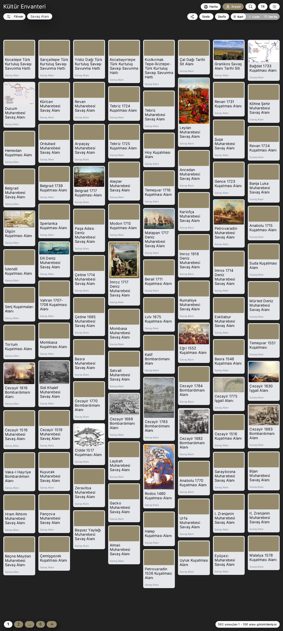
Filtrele (18, 16)
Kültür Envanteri (24, 6)
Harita (272, 16)
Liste (255, 16)
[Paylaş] (192, 16)
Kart (240, 16)
